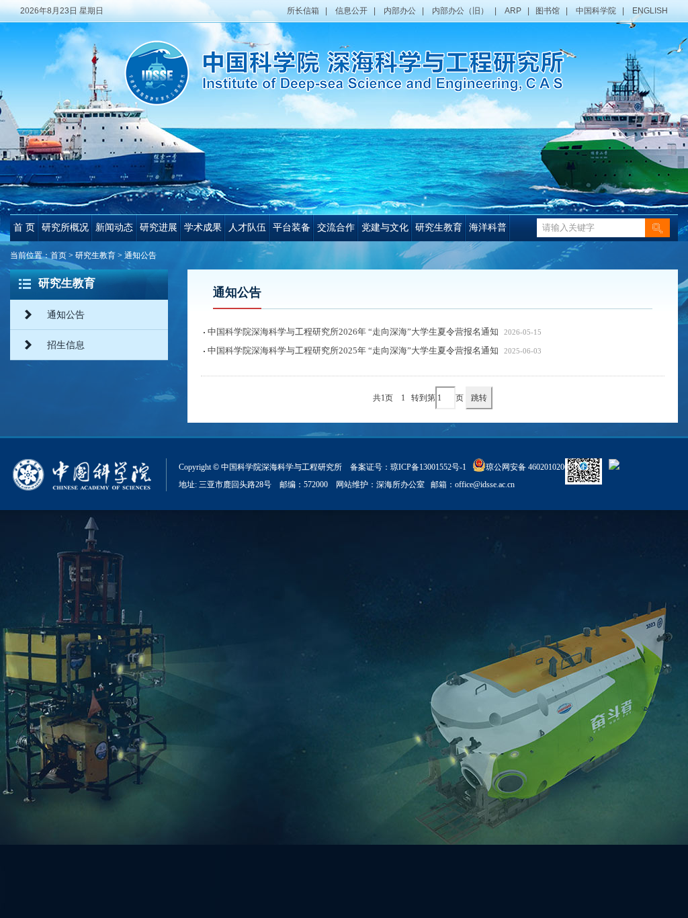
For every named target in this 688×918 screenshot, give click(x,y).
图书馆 (547, 10)
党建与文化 (384, 227)
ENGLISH (650, 10)
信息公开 (351, 10)
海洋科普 (488, 227)
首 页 (24, 227)
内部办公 (400, 10)
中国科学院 (596, 10)
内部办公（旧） (460, 10)
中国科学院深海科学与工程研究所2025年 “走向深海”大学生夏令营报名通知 (353, 350)
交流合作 (336, 227)
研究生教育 (438, 227)
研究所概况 (65, 227)
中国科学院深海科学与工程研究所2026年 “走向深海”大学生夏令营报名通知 (353, 332)
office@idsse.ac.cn (485, 484)
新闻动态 (114, 227)
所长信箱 (303, 10)
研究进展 (158, 227)
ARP (513, 10)
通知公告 (140, 255)
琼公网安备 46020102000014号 (539, 467)
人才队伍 (247, 227)
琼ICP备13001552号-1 (430, 467)
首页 (58, 255)
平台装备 (291, 227)
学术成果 (203, 227)
